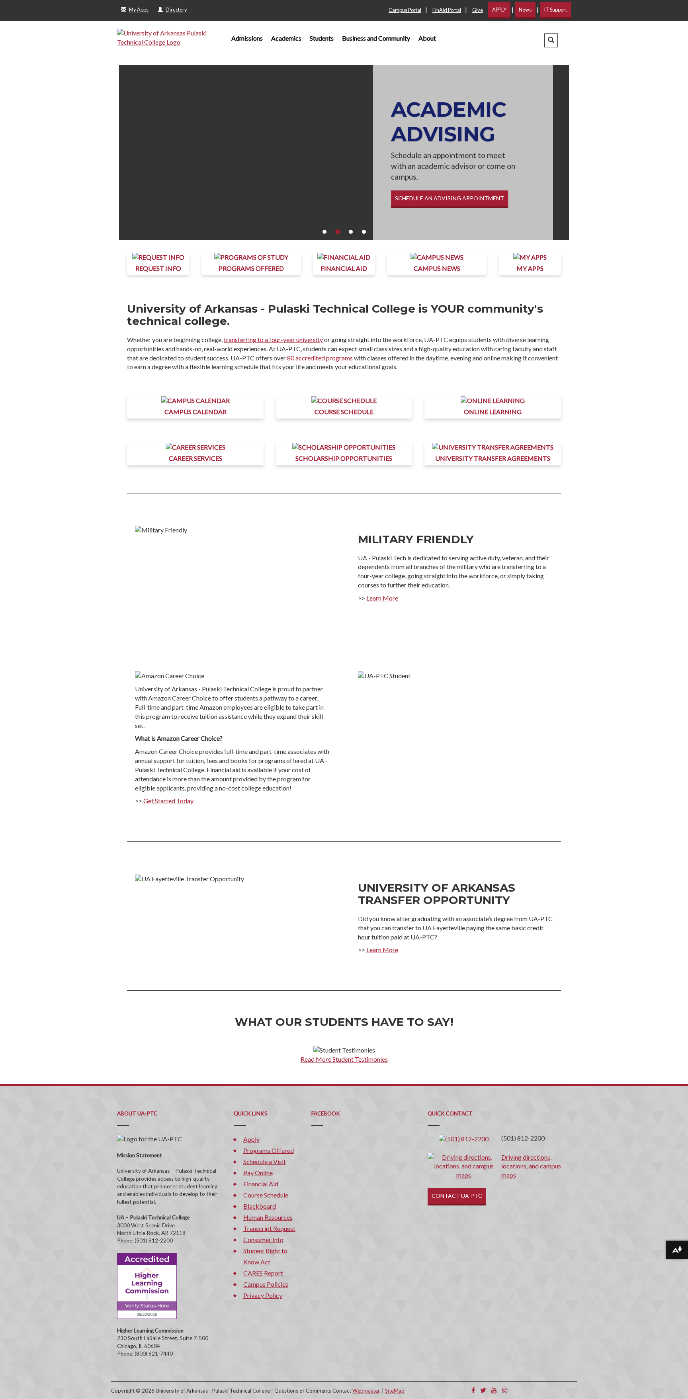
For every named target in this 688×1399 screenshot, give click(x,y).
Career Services (195, 458)
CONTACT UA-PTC (457, 1195)
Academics (286, 38)
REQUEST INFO (158, 268)
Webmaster (365, 1390)
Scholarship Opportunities (343, 458)
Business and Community (376, 38)
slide (324, 232)
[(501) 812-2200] (464, 1138)
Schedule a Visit (264, 1161)
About (427, 38)
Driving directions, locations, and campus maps (531, 1166)
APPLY (499, 9)
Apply (251, 1139)
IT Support (555, 9)
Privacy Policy (262, 1295)
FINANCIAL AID (344, 268)
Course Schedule (344, 411)
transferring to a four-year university (273, 339)
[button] (551, 40)
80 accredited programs (320, 358)
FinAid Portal (446, 10)
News (525, 9)
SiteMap (395, 1390)
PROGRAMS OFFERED (251, 268)
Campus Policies (265, 1284)
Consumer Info (263, 1239)
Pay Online (258, 1172)
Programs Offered (268, 1150)
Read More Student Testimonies (344, 1059)
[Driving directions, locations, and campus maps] (464, 1165)
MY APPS (529, 268)
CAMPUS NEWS (437, 268)
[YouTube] (494, 1390)
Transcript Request (269, 1228)
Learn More (382, 598)
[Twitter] (483, 1390)
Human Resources (268, 1217)
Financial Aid (260, 1184)
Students (322, 38)
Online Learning (493, 411)
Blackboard (259, 1206)
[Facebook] (473, 1390)
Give (477, 10)
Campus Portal (405, 10)
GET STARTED (414, 210)
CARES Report (263, 1273)
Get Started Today (168, 800)
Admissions (247, 38)
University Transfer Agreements (492, 458)
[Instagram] (505, 1390)
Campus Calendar (195, 411)
